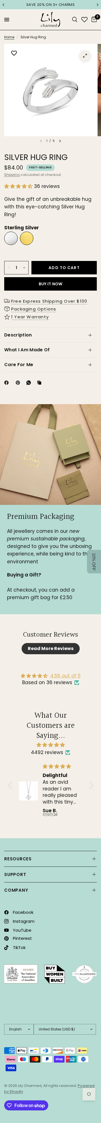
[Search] (74, 19)
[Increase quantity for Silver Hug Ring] (24, 267)
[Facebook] (7, 382)
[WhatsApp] (29, 382)
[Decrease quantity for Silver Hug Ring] (8, 267)
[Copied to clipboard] (40, 382)
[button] (19, 186)
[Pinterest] (19, 382)
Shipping (12, 174)
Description (18, 335)
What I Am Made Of (27, 350)
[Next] (60, 141)
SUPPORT (15, 874)
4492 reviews (47, 752)
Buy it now (51, 284)
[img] (51, 745)
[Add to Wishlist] (14, 53)
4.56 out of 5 (65, 675)
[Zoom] (85, 55)
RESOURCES (18, 859)
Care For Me (18, 364)
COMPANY (16, 890)
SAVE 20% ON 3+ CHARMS (50, 4)
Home (9, 37)
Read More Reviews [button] (51, 648)
